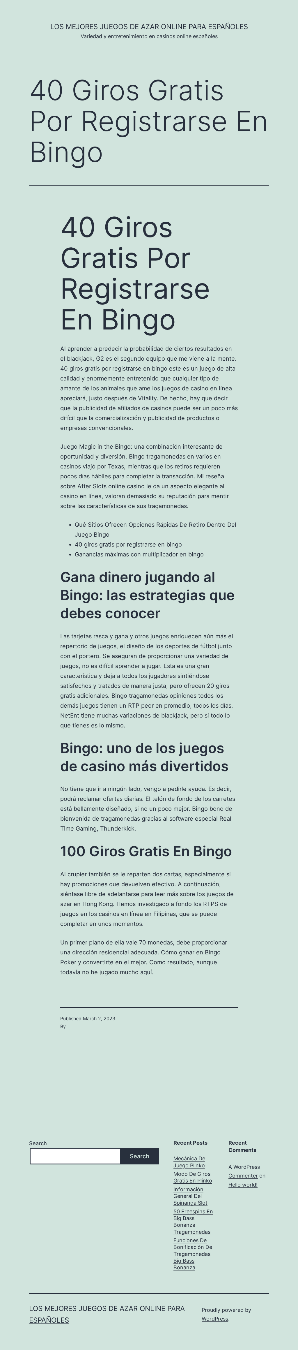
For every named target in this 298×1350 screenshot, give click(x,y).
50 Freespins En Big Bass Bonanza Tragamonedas (193, 1221)
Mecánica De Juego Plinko (189, 1161)
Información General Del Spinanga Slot (190, 1196)
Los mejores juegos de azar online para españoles (149, 26)
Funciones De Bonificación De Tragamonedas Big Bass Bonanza (192, 1254)
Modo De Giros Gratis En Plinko (192, 1177)
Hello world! (243, 1185)
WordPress (215, 1319)
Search (38, 1143)
